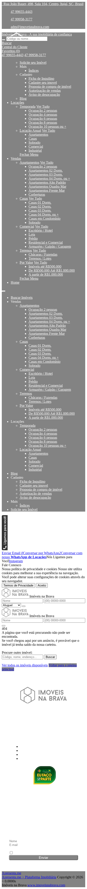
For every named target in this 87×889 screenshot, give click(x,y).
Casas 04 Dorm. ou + (44, 214)
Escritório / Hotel (41, 230)
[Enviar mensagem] (23, 606)
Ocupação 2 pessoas (43, 110)
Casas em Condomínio (44, 218)
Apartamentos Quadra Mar (47, 186)
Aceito (42, 585)
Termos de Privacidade (18, 585)
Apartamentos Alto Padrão (47, 182)
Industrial (35, 150)
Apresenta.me (11, 873)
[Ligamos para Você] (5, 549)
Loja (32, 234)
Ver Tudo (43, 106)
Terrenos (26, 250)
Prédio (33, 238)
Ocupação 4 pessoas (43, 114)
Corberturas (37, 194)
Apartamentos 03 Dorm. (46, 174)
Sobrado (34, 142)
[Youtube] (43, 720)
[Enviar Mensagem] (3, 625)
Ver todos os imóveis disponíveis (25, 665)
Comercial (36, 146)
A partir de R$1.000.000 (46, 274)
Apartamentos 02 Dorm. (46, 170)
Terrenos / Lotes (40, 258)
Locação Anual (30, 130)
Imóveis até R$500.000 (45, 266)
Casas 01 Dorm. (40, 202)
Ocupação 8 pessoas (43, 122)
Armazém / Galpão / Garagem (50, 246)
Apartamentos (38, 134)
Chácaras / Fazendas (43, 254)
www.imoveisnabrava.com (46, 885)
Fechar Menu (29, 154)
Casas (33, 138)
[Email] (43, 729)
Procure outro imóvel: (17, 652)
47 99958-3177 (21, 19)
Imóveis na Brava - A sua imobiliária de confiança (37, 34)
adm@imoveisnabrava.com (30, 27)
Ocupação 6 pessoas (43, 118)
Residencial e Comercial (46, 242)
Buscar (50, 657)
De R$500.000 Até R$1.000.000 (52, 270)
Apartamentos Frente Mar (47, 190)
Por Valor (26, 262)
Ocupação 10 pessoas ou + (47, 126)
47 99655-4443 (21, 12)
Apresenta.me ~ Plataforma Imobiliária (29, 877)
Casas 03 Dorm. (40, 210)
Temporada (27, 106)
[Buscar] (3, 39)
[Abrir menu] (3, 290)
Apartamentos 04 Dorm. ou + (49, 178)
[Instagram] (43, 712)
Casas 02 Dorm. (40, 206)
